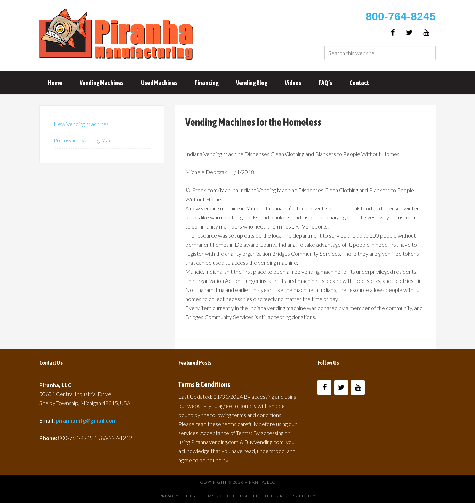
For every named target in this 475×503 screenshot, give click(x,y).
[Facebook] (393, 32)
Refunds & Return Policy (284, 495)
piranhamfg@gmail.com (86, 420)
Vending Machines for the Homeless (253, 122)
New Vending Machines (81, 124)
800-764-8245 (400, 16)
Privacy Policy (177, 495)
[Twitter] (409, 32)
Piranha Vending (117, 35)
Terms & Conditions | (226, 495)
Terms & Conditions (204, 384)
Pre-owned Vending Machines (89, 140)
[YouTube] (426, 32)
